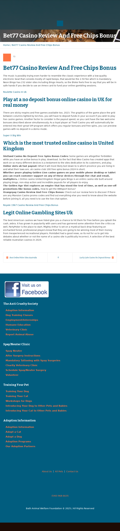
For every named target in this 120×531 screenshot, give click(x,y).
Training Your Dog (17, 391)
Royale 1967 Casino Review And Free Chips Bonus (30, 205)
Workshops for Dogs (19, 401)
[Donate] (66, 4)
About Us (47, 471)
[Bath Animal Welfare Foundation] (60, 13)
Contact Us (72, 471)
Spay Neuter (14, 350)
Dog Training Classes (19, 315)
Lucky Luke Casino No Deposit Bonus (95, 258)
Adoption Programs (18, 441)
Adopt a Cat (13, 431)
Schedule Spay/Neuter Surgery (26, 370)
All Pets (59, 471)
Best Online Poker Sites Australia (23, 258)
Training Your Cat (17, 396)
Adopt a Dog (14, 436)
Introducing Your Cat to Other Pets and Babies (36, 410)
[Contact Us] (60, 4)
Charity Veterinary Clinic (22, 365)
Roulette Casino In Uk (15, 92)
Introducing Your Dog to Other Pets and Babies (36, 405)
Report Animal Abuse (20, 334)
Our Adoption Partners (20, 446)
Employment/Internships (22, 320)
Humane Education (18, 324)
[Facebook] (53, 4)
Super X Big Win (12, 135)
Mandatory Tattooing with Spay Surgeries (33, 360)
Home (6, 45)
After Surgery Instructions (23, 355)
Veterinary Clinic (16, 329)
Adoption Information (20, 310)
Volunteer (12, 375)
